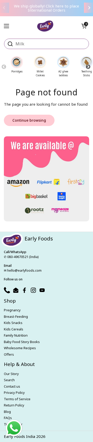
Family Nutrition (16, 335)
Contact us (12, 386)
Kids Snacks (13, 322)
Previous (3, 66)
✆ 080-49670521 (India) (21, 257)
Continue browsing (29, 120)
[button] (84, 26)
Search (9, 380)
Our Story (11, 373)
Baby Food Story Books (22, 341)
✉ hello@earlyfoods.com (23, 270)
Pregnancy (12, 310)
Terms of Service (17, 399)
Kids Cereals (13, 329)
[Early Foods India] (45, 24)
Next (88, 66)
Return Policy (14, 405)
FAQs (8, 417)
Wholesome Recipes (20, 348)
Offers (9, 354)
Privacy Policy (14, 392)
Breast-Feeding (16, 316)
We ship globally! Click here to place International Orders (46, 8)
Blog (7, 411)
